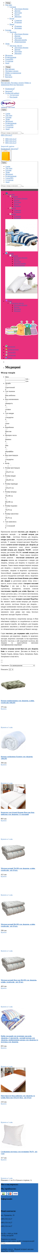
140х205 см (9, 480)
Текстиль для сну (16, 46)
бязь (6, 445)
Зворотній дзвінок (7, 146)
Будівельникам (10, 57)
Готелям (8, 30)
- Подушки (18, 13)
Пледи (16, 204)
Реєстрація (13, 97)
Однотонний (10, 387)
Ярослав (8, 431)
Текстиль (13, 32)
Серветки (17, 210)
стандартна (9, 459)
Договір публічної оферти (19, 1205)
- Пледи (17, 15)
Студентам (9, 61)
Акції (7, 63)
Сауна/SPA (9, 59)
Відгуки (8, 75)
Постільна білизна (20, 198)
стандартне (9, 417)
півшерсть (9, 403)
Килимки (17, 218)
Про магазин (10, 69)
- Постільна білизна (21, 9)
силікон (8, 409)
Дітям (7, 44)
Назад (8, 3)
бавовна (8, 439)
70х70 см (8, 510)
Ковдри (17, 200)
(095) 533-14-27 (6, 135)
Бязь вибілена (10, 395)
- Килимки (18, 28)
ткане (7, 423)
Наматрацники (19, 265)
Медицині (9, 55)
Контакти (8, 77)
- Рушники (18, 22)
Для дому (8, 5)
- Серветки (18, 20)
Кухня (12, 18)
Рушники (17, 212)
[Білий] (11, 466)
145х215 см (9, 472)
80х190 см (9, 502)
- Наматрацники (20, 42)
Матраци (17, 206)
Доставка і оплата (11, 71)
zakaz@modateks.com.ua (9, 1230)
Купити (3, 709)
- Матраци (17, 16)
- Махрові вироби (20, 40)
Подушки (17, 202)
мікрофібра (9, 451)
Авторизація (14, 95)
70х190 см (9, 496)
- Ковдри (17, 11)
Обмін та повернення (13, 73)
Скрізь (7, 113)
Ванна (12, 24)
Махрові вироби (20, 263)
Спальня (13, 7)
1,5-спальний (10, 526)
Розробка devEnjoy (8, 1247)
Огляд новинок (19, 1207)
